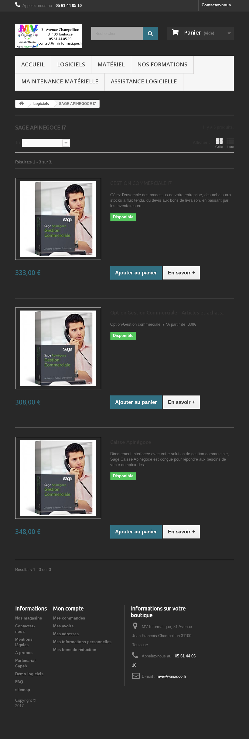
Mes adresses (66, 634)
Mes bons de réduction (74, 649)
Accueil (33, 64)
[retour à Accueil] (21, 104)
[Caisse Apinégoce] (58, 478)
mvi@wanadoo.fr (171, 676)
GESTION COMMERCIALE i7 (141, 183)
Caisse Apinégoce (130, 442)
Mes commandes (69, 618)
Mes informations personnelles (82, 642)
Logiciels (71, 64)
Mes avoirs (63, 626)
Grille (219, 147)
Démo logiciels (29, 674)
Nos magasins (28, 618)
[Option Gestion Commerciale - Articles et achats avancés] (58, 348)
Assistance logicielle (144, 81)
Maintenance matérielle (59, 81)
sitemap (22, 689)
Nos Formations (162, 64)
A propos (23, 652)
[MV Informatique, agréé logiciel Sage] (48, 36)
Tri (17, 142)
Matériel (111, 64)
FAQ (19, 682)
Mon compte (68, 608)
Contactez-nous (216, 5)
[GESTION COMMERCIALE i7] (58, 219)
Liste (230, 147)
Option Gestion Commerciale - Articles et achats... (168, 312)
